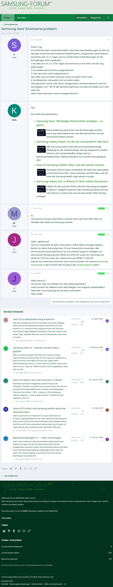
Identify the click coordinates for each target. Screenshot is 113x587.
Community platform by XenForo (27, 577)
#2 (108, 208)
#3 (108, 234)
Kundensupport (84, 264)
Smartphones (40, 340)
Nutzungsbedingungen (20, 584)
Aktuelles (21, 17)
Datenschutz (37, 584)
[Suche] (108, 17)
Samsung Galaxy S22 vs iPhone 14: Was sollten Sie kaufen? (72, 181)
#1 (108, 39)
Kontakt (4, 584)
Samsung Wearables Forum (39, 430)
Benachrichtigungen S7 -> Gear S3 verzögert (37, 437)
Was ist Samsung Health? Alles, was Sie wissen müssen (70, 165)
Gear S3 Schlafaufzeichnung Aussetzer (34, 319)
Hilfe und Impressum (53, 584)
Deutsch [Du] (7, 581)
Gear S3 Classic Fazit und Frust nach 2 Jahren (37, 380)
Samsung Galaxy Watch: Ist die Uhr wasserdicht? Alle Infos (72, 141)
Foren (7, 17)
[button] (12, 17)
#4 (108, 273)
